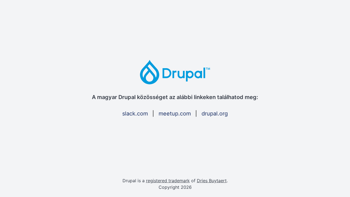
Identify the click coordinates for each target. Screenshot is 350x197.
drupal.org (215, 113)
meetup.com (175, 113)
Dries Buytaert (212, 180)
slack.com (135, 113)
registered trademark (168, 180)
